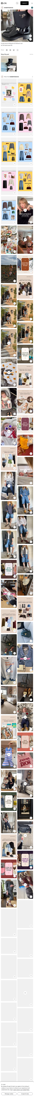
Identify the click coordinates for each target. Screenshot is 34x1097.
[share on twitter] (13, 50)
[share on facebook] (7, 50)
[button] (32, 3)
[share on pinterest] (10, 50)
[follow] (32, 8)
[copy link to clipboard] (17, 50)
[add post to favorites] (30, 39)
